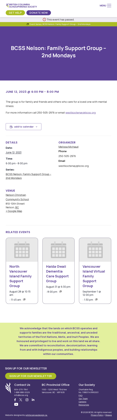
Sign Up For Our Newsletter (30, 376)
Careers (82, 401)
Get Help (15, 12)
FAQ (80, 395)
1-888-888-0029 (22, 392)
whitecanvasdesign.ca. (37, 415)
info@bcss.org (21, 395)
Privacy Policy (97, 415)
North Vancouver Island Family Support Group (20, 276)
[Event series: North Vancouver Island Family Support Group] (24, 299)
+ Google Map (14, 211)
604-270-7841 (21, 389)
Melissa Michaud (68, 146)
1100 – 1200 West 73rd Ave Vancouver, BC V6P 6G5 (54, 391)
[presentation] (22, 250)
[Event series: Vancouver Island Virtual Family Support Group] (96, 299)
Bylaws (108, 415)
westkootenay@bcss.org (80, 112)
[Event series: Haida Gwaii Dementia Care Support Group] (60, 291)
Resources (84, 404)
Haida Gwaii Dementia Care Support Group (57, 273)
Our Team (83, 398)
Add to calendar (24, 126)
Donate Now (39, 12)
